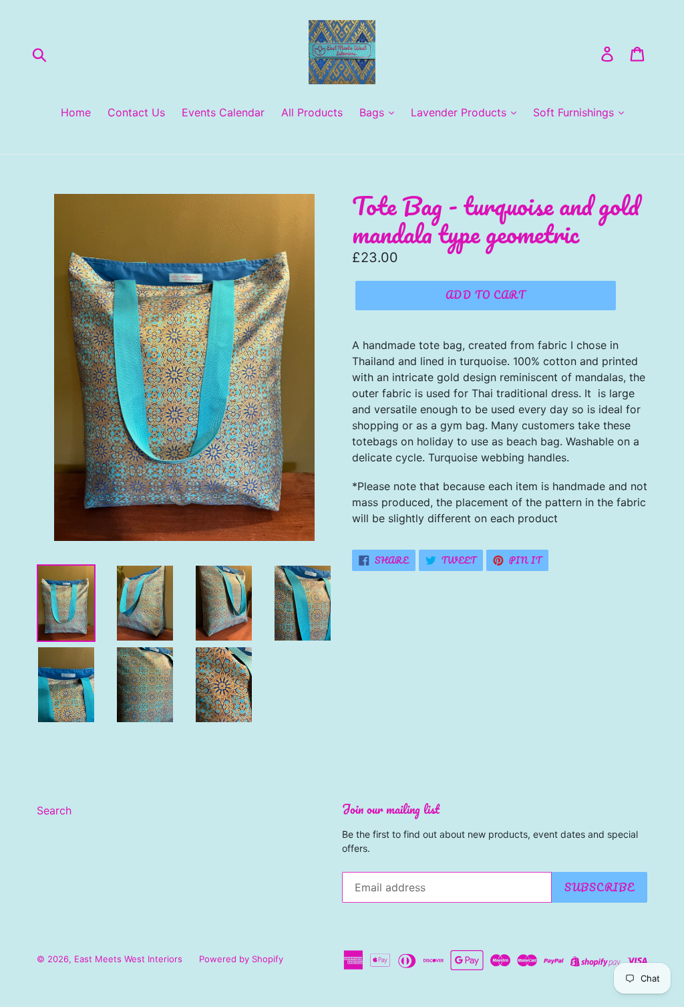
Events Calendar (223, 112)
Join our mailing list (391, 809)
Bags (373, 112)
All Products (312, 112)
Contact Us (136, 112)
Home (76, 112)
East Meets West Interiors (128, 959)
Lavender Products (460, 112)
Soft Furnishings (575, 112)
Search (54, 810)
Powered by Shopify (241, 959)
